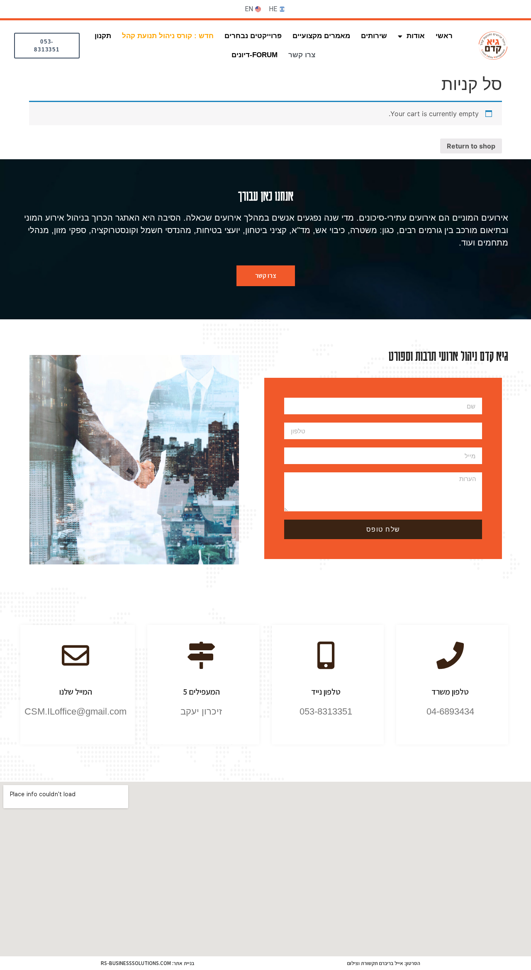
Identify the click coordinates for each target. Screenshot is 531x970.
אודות (416, 36)
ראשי (444, 36)
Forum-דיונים (254, 55)
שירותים (374, 36)
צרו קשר (301, 55)
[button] (47, 45)
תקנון (103, 36)
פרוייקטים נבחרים (253, 36)
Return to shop (471, 146)
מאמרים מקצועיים (321, 36)
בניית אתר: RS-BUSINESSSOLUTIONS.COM (147, 963)
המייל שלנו (75, 691)
